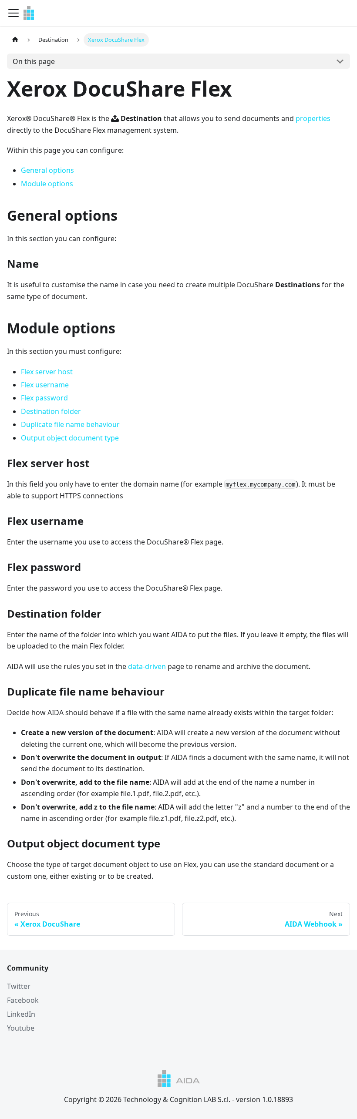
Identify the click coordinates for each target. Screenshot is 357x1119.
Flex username (45, 385)
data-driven (147, 666)
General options (47, 170)
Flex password (44, 398)
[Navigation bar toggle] (13, 13)
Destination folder (51, 411)
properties (313, 118)
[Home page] (15, 40)
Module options (47, 183)
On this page (34, 61)
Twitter (18, 986)
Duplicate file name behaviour (70, 424)
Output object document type (70, 438)
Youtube (20, 1028)
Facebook (23, 1000)
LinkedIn (21, 1014)
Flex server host (47, 371)
